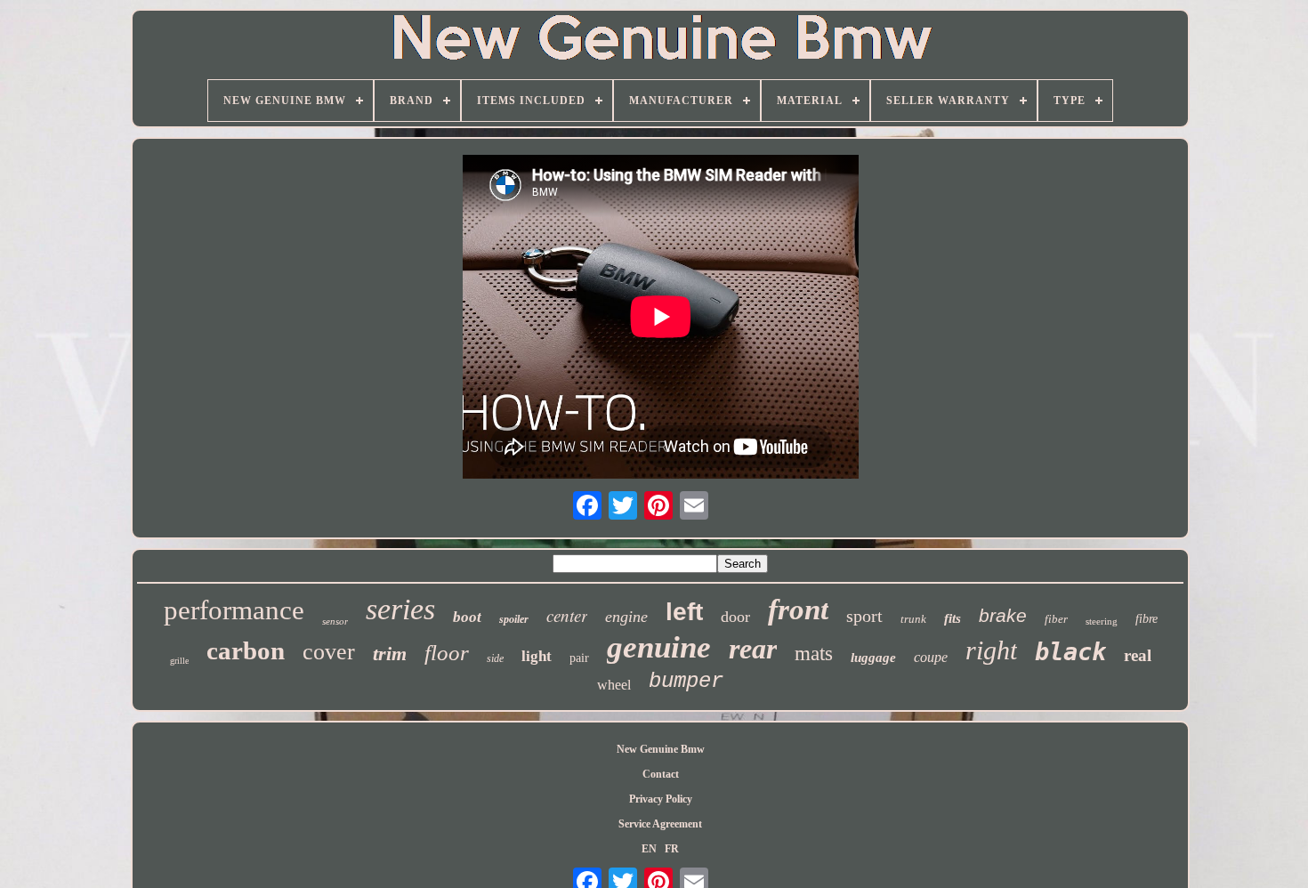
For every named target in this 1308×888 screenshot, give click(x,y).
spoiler (514, 619)
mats (814, 653)
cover (329, 652)
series (400, 609)
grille (179, 661)
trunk (913, 619)
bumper (686, 681)
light (536, 656)
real (1137, 655)
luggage (873, 657)
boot (467, 617)
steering (1102, 621)
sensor (335, 621)
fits (952, 618)
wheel (614, 684)
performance (234, 610)
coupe (931, 657)
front (798, 609)
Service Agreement (660, 824)
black (1070, 652)
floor (446, 653)
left (684, 612)
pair (579, 658)
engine (626, 617)
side (495, 658)
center (566, 615)
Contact (660, 774)
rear (753, 649)
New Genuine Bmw (661, 749)
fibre (1146, 619)
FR (672, 849)
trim (390, 653)
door (735, 617)
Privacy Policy (660, 799)
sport (864, 616)
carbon (245, 650)
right (991, 650)
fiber (1056, 619)
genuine (659, 647)
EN (649, 849)
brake (1003, 615)
